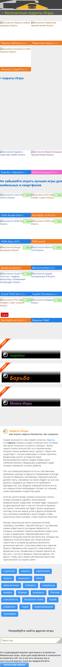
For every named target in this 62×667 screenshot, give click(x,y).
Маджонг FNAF (40, 320)
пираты (50, 439)
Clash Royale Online (12, 215)
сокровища (48, 585)
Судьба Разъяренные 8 (45, 294)
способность (10, 599)
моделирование (43, 606)
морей (52, 599)
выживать (38, 592)
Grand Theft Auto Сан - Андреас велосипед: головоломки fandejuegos (15, 294)
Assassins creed (33, 599)
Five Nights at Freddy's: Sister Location (15, 320)
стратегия (9, 571)
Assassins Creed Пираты (15, 69)
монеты (7, 592)
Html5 (39, 578)
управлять (9, 606)
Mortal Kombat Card (43, 267)
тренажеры (9, 613)
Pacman (55, 592)
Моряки (22, 592)
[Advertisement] (31, 117)
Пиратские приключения (46, 43)
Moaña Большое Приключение (46, 172)
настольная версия (14, 664)
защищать (24, 578)
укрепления (43, 571)
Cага (5, 315)
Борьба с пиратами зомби (15, 172)
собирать (30, 585)
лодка (25, 606)
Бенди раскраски (11, 267)
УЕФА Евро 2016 (10, 241)
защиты (25, 571)
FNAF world (38, 241)
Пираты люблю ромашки (15, 43)
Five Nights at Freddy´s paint (46, 215)
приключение (11, 585)
